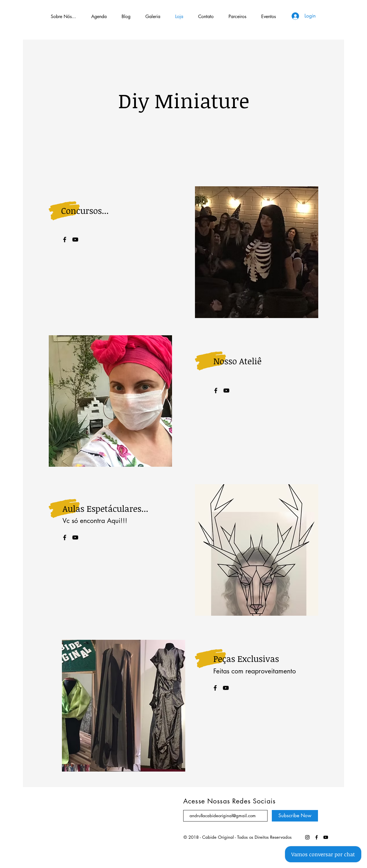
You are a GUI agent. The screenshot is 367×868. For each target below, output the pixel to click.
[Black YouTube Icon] (326, 837)
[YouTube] (75, 239)
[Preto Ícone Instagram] (307, 837)
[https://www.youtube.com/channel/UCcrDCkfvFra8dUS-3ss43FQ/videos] (316, 837)
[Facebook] (64, 239)
